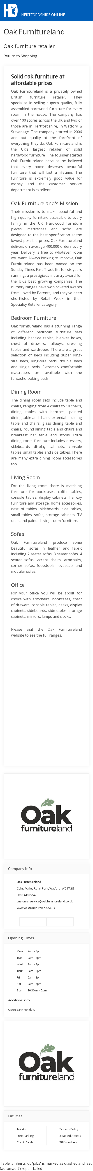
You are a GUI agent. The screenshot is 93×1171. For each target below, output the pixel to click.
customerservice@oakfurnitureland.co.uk (45, 901)
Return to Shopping (20, 55)
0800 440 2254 (26, 895)
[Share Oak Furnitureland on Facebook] (26, 921)
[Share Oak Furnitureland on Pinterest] (53, 921)
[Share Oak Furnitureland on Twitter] (39, 921)
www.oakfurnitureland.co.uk (36, 908)
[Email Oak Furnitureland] (67, 921)
